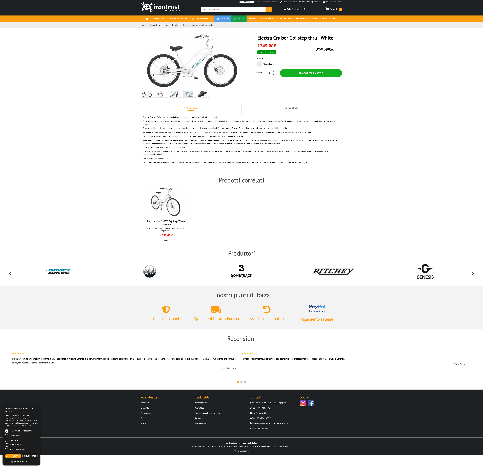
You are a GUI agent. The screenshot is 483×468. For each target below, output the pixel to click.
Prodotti (153, 25)
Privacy (198, 418)
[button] (191, 109)
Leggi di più (31, 425)
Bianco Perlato (269, 64)
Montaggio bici (201, 402)
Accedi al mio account (333, 2)
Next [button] (473, 271)
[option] (58, 271)
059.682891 (236, 446)
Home (143, 25)
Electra (165, 25)
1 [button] (237, 382)
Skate (241, 18)
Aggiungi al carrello (312, 73)
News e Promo (329, 18)
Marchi (252, 18)
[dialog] (21, 434)
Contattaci (284, 18)
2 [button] (241, 382)
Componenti (202, 18)
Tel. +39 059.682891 (261, 408)
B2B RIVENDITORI (296, 9)
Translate (274, 2)
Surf (223, 18)
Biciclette (178, 18)
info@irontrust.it (315, 2)
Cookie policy (200, 423)
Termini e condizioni (306, 18)
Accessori (155, 18)
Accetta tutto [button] (13, 456)
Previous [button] (10, 271)
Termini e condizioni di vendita (207, 413)
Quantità (260, 72)
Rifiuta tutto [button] (30, 456)
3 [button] (245, 382)
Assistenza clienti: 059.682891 (293, 2)
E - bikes (175, 25)
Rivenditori (267, 18)
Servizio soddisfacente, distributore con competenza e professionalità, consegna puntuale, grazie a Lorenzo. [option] (354, 361)
